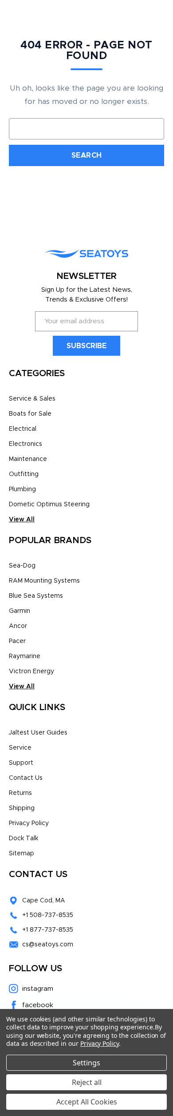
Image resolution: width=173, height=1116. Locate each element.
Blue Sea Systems (36, 596)
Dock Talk (23, 838)
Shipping (22, 808)
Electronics (25, 444)
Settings (86, 1063)
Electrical (22, 429)
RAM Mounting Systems (44, 581)
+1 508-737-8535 (47, 915)
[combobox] (86, 128)
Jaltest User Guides (38, 733)
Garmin (19, 611)
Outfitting (24, 474)
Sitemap (21, 853)
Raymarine (24, 656)
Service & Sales (32, 399)
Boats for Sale (30, 414)
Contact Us (26, 778)
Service (20, 748)
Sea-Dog (22, 566)
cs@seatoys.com (47, 944)
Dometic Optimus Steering (49, 504)
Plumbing (22, 489)
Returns (20, 793)
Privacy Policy (29, 823)
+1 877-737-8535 (47, 930)
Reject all (87, 1082)
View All (22, 519)
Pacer (17, 641)
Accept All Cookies (86, 1102)
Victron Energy (31, 671)
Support (21, 763)
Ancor (18, 626)
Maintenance (28, 459)
